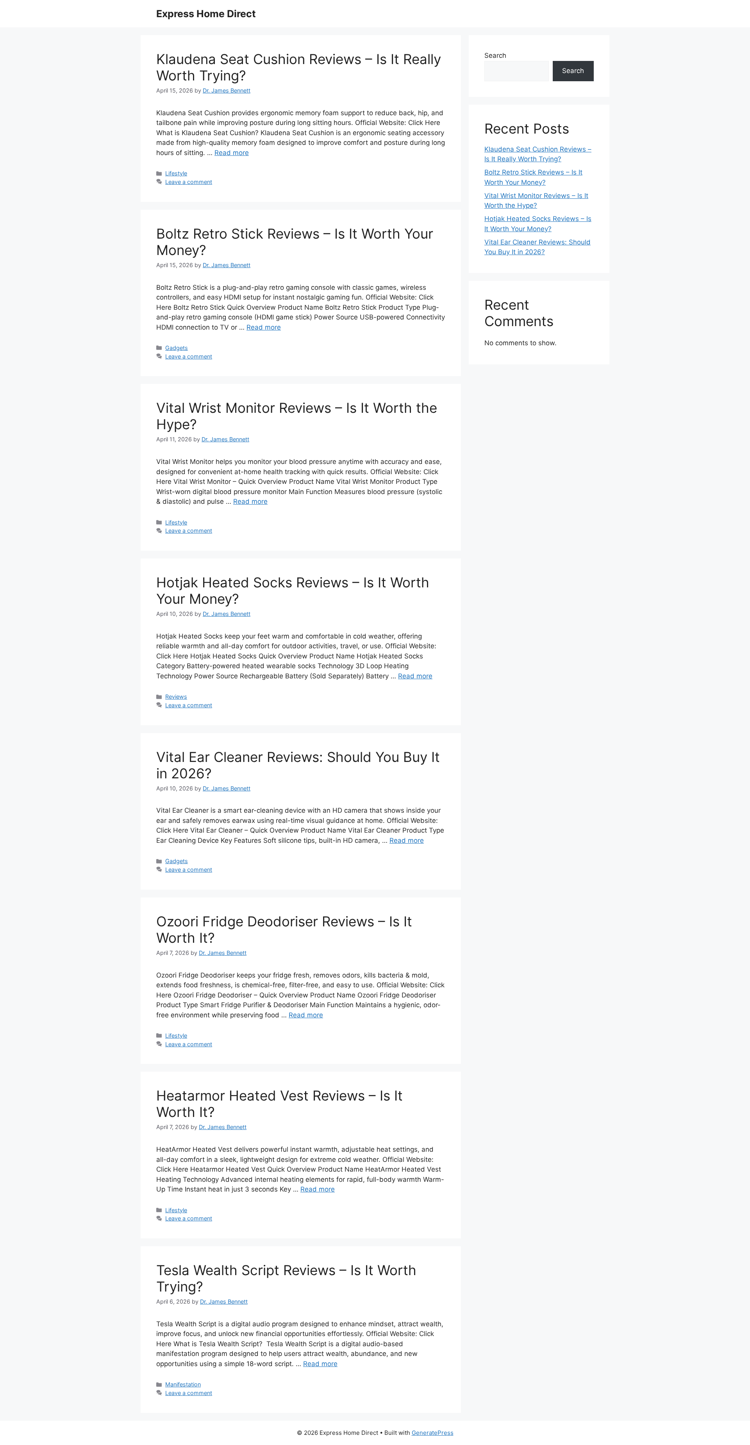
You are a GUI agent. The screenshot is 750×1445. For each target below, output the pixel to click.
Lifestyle (176, 173)
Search (495, 55)
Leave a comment (188, 181)
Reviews (176, 696)
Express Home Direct (206, 14)
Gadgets (176, 347)
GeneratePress (433, 1432)
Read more (231, 153)
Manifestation (183, 1384)
